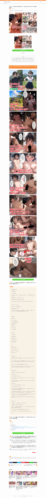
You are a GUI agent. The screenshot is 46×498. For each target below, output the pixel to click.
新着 (10, 456)
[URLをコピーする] (35, 462)
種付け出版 (34, 458)
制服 (13, 427)
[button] (11, 462)
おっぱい (20, 428)
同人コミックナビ (7, 1)
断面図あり (23, 428)
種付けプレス (13, 428)
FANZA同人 (23, 457)
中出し (21, 427)
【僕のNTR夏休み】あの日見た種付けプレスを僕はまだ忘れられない (21, 426)
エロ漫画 (27, 457)
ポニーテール (26, 427)
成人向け (24, 458)
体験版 (15, 458)
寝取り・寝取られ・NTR (17, 427)
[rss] (40, 0)
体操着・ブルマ (17, 428)
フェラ (23, 427)
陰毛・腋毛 (29, 427)
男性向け (32, 427)
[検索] (41, 0)
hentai (25, 457)
